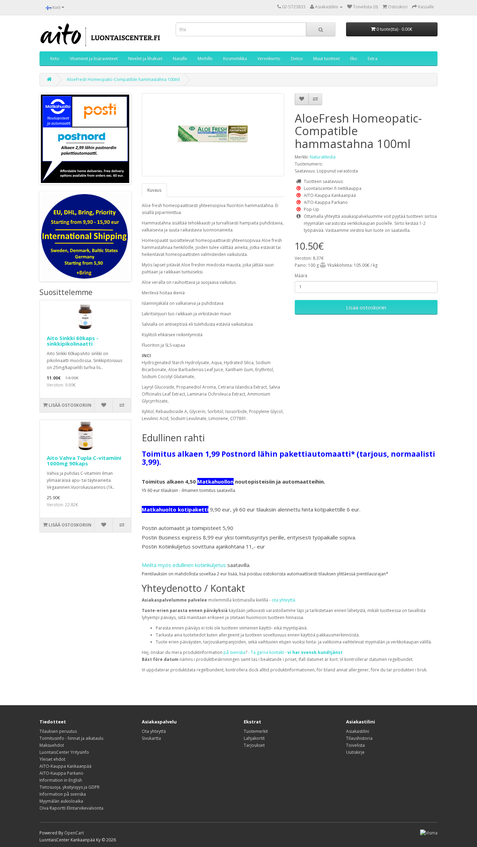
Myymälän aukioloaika (61, 801)
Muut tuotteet (326, 58)
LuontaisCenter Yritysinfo (64, 752)
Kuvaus (154, 190)
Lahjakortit (254, 738)
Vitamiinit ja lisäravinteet (94, 58)
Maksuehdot (51, 745)
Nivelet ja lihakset (145, 58)
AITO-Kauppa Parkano (61, 773)
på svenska (234, 652)
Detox (297, 58)
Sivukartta (151, 738)
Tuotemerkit (256, 731)
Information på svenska (62, 794)
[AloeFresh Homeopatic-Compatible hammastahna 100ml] (213, 134)
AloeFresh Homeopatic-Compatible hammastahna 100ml (123, 79)
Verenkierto (268, 58)
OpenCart (74, 833)
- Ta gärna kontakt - (295, 652)
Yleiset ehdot (52, 759)
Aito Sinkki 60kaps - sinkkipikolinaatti (72, 340)
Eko (353, 58)
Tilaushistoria (359, 738)
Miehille (205, 58)
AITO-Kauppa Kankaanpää (65, 766)
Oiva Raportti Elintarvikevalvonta (71, 808)
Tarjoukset (254, 745)
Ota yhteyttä (154, 731)
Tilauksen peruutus (58, 731)
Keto (54, 58)
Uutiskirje (355, 752)
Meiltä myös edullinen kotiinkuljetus (184, 564)
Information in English (60, 780)
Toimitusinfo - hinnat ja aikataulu (71, 738)
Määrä (301, 276)
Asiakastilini (357, 731)
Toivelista (355, 745)
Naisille (180, 58)
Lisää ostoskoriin (366, 307)
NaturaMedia (323, 157)
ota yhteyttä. (284, 600)
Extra (372, 58)
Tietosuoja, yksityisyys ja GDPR (69, 787)
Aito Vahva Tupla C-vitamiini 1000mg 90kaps (84, 460)
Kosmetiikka (235, 58)
